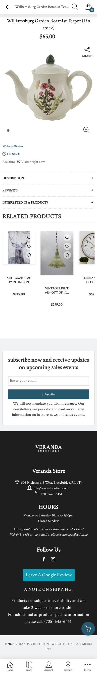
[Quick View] (29, 237)
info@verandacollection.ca (52, 488)
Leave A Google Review (49, 575)
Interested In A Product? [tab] (25, 202)
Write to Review (12, 146)
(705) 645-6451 (51, 494)
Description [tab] (13, 178)
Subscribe (48, 394)
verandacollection (32, 644)
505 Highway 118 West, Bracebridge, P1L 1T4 (51, 482)
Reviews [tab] (10, 190)
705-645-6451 (19, 534)
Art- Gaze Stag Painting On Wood (18, 280)
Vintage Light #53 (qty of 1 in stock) (57, 291)
